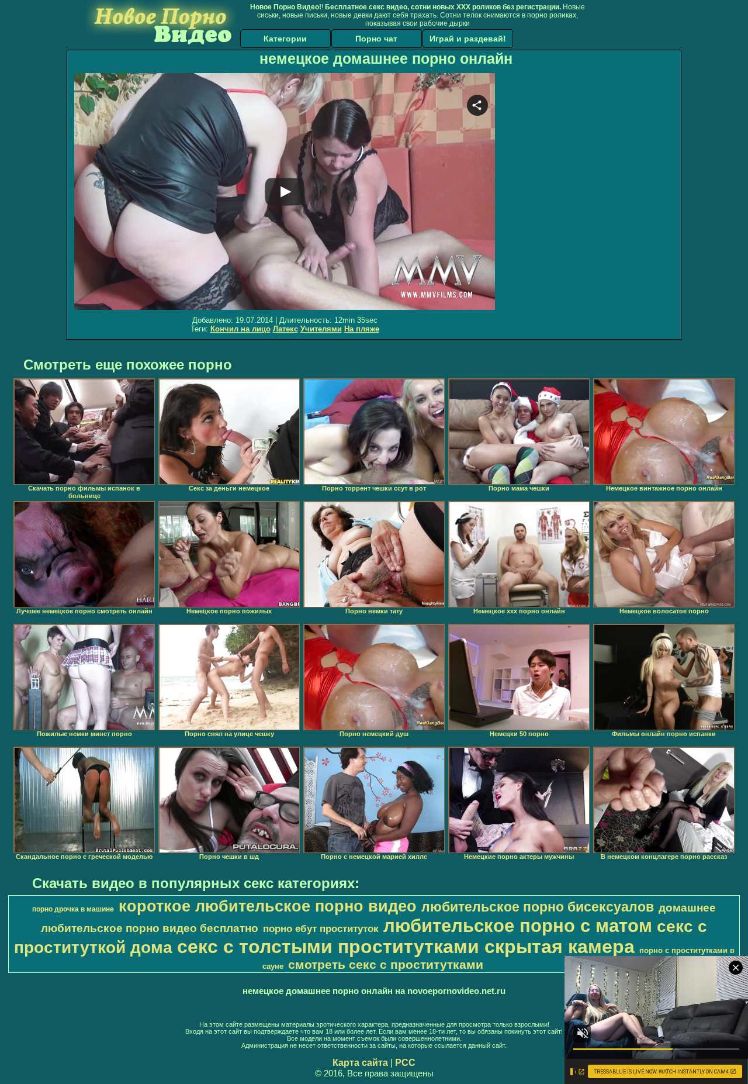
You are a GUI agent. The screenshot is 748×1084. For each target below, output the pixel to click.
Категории (285, 38)
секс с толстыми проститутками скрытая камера (406, 946)
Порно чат (376, 38)
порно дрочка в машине (73, 909)
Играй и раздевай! (468, 38)
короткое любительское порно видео (268, 906)
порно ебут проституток (321, 928)
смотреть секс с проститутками (385, 965)
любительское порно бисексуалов (537, 906)
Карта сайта (360, 1063)
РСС (405, 1063)
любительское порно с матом (517, 925)
